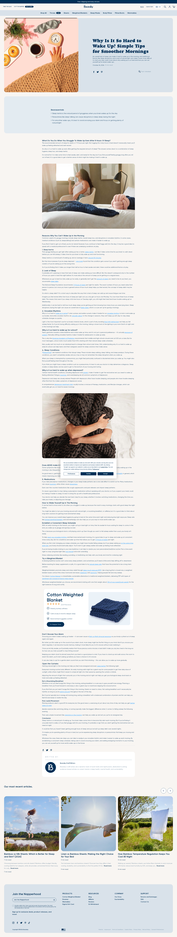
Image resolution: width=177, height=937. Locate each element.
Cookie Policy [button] (104, 467)
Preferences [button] (96, 469)
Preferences (71, 473)
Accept (105, 473)
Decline (88, 473)
